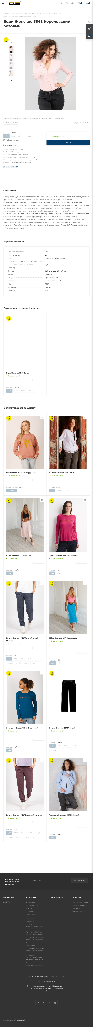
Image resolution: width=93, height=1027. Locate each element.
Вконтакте (37, 1002)
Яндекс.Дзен (55, 1002)
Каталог (7, 902)
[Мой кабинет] (72, 3)
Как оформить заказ (80, 902)
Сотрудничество (32, 905)
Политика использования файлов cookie (35, 926)
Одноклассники (49, 1002)
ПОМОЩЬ (76, 897)
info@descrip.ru (48, 981)
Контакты (29, 918)
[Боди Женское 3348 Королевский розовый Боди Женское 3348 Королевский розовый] (50, 73)
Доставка (76, 908)
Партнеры (30, 911)
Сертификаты (31, 915)
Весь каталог (57, 897)
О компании (30, 902)
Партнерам (8, 897)
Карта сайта (21, 1020)
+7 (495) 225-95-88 (40, 977)
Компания (31, 897)
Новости (29, 908)
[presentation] (11, 80)
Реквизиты (30, 921)
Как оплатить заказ (79, 905)
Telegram (43, 1002)
